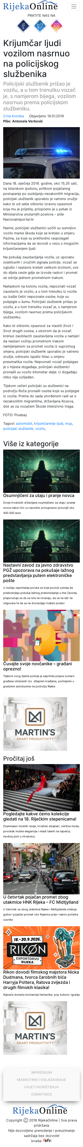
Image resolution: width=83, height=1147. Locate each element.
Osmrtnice (41, 1094)
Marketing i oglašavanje (41, 1080)
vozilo (40, 428)
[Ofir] (47, 1141)
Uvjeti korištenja (41, 1087)
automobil (24, 423)
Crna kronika (13, 116)
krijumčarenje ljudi (48, 423)
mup (68, 423)
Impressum (41, 1072)
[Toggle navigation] (74, 6)
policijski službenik (18, 428)
